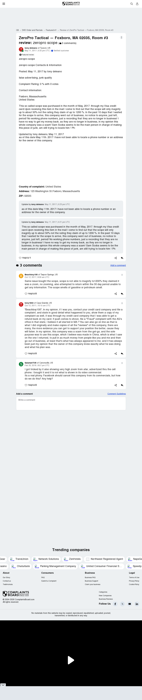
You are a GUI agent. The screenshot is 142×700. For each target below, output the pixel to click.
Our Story (6, 577)
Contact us (7, 581)
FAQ (43, 577)
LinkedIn (136, 604)
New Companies (105, 595)
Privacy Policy (134, 581)
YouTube (129, 604)
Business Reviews (106, 599)
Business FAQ (90, 577)
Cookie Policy (134, 584)
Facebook (115, 604)
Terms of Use (134, 577)
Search (132, 3)
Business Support (91, 581)
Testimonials (8, 584)
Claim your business (92, 584)
